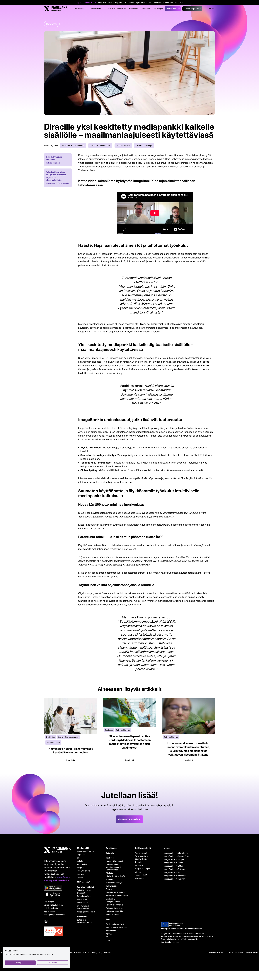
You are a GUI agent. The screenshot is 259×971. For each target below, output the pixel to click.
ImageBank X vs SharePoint (175, 853)
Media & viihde (112, 914)
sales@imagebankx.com (54, 914)
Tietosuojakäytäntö (236, 952)
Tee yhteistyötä (83, 871)
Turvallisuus (140, 862)
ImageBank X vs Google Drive (175, 856)
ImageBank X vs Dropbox (174, 859)
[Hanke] (188, 924)
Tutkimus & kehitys (114, 882)
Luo (78, 858)
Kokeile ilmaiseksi (53, 163)
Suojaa (80, 877)
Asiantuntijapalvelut (114, 908)
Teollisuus (110, 858)
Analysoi (80, 874)
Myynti (109, 934)
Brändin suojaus (84, 896)
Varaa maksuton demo (129, 819)
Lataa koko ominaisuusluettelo (85, 921)
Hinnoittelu (82, 916)
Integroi (80, 867)
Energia (109, 889)
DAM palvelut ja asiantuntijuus (141, 857)
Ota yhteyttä (49, 901)
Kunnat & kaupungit (114, 861)
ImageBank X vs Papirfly (174, 879)
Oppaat (138, 872)
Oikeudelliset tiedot (217, 952)
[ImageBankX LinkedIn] (46, 921)
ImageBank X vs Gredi (173, 862)
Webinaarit (139, 878)
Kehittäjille (139, 865)
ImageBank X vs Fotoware (175, 869)
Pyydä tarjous (50, 911)
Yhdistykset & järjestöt (115, 876)
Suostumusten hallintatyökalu (83, 907)
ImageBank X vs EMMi (173, 866)
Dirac (81, 155)
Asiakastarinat (141, 853)
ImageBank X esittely (86, 851)
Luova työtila (82, 902)
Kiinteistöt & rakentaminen (117, 895)
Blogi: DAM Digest (142, 868)
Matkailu (109, 873)
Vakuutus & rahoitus (114, 905)
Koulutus (109, 879)
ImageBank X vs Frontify (174, 872)
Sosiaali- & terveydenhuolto (113, 900)
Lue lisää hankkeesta (170, 942)
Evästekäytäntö (252, 952)
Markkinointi (111, 930)
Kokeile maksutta (51, 908)
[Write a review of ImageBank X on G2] (57, 931)
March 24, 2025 (51, 145)
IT (107, 937)
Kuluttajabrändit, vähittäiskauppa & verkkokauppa (113, 867)
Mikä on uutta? (83, 882)
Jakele (80, 861)
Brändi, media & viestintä (116, 927)
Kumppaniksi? (141, 875)
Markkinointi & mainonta (116, 892)
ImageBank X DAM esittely (57, 183)
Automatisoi (82, 864)
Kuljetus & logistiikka (114, 911)
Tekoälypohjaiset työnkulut (84, 891)
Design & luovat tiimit (115, 924)
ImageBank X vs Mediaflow (175, 875)
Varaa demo (172, 8)
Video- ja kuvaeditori (86, 912)
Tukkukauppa (111, 886)
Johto (108, 940)
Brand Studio (82, 899)
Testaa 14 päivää (192, 8)
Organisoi (81, 854)
